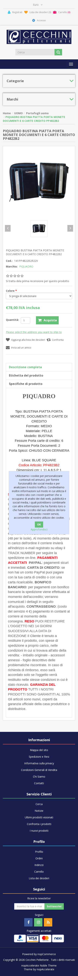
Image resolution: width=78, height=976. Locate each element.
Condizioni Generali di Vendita (39, 770)
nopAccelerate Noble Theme (39, 965)
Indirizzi (39, 865)
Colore (10, 291)
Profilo (39, 851)
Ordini (39, 858)
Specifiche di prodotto (25, 384)
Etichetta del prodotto (26, 375)
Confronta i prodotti (39, 824)
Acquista (50, 320)
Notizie (39, 810)
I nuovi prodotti (39, 830)
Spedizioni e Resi (39, 756)
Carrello (39, 871)
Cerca (39, 804)
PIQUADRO (26, 266)
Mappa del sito (39, 750)
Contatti (39, 783)
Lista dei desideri (39, 878)
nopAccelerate (45, 969)
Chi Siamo (39, 776)
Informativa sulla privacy (39, 763)
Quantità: (12, 320)
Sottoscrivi (54, 906)
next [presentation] (70, 228)
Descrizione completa (25, 367)
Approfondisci (39, 529)
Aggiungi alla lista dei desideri (28, 339)
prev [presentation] (8, 228)
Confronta (58, 339)
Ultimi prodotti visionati (39, 817)
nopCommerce (46, 954)
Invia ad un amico (21, 347)
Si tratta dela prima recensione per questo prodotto (37, 281)
